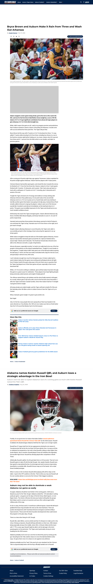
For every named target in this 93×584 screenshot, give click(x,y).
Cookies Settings (48, 576)
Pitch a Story (13, 573)
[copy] (19, 36)
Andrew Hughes (14, 384)
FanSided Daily (78, 570)
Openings (32, 570)
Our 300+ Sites (63, 570)
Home (11, 361)
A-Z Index (32, 576)
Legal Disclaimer (78, 573)
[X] (81, 2)
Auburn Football (19, 560)
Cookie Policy (63, 573)
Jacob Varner (13, 33)
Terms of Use (47, 573)
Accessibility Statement (17, 576)
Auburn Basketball (20, 361)
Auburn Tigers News (27, 2)
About (19, 2)
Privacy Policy (33, 573)
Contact (45, 570)
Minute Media (10, 579)
